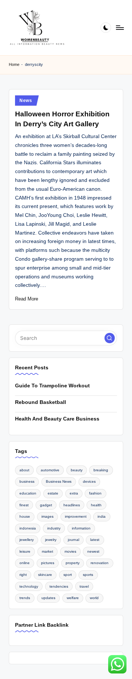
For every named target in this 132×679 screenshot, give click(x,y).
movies (70, 551)
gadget (46, 505)
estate (53, 493)
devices (89, 481)
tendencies (59, 586)
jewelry (50, 540)
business (26, 481)
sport (67, 575)
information (81, 528)
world (94, 598)
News (25, 100)
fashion (95, 493)
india (102, 516)
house (24, 516)
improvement (76, 516)
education (27, 493)
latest (94, 540)
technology (28, 586)
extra (74, 493)
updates (48, 598)
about (24, 470)
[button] (109, 338)
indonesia (27, 528)
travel (84, 586)
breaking (101, 470)
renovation (100, 563)
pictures (47, 563)
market (47, 551)
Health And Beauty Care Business (57, 419)
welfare (73, 598)
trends (24, 598)
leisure (24, 551)
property (73, 563)
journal (73, 540)
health (96, 505)
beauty (76, 470)
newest (93, 551)
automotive (50, 470)
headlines (71, 505)
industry (53, 528)
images (47, 516)
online (24, 563)
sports (88, 575)
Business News (59, 481)
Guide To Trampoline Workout (52, 385)
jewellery (26, 540)
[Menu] (119, 27)
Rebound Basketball (40, 402)
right (23, 575)
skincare (45, 575)
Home (14, 64)
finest (24, 505)
